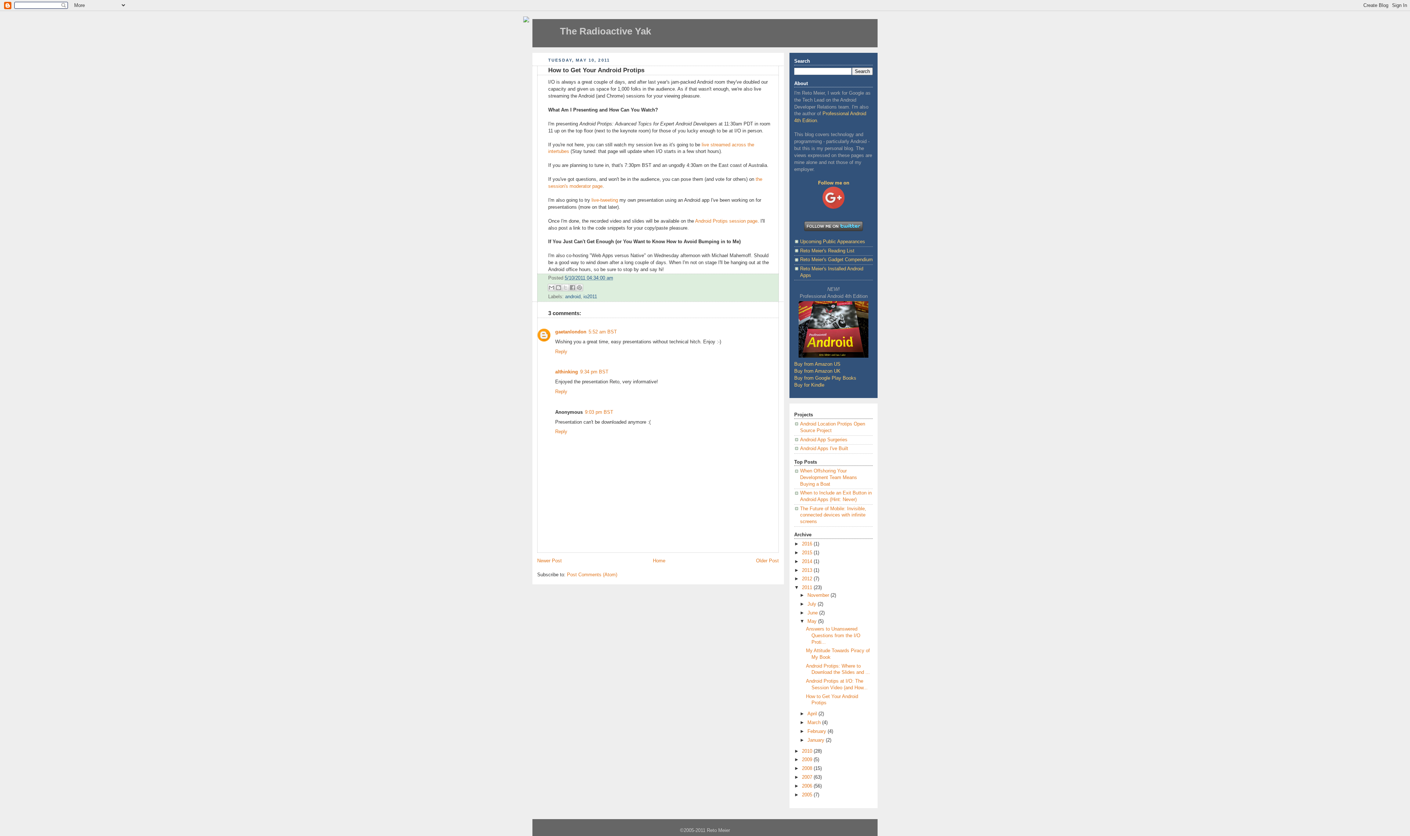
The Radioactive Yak (605, 31)
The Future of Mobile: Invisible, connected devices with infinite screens (833, 515)
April (812, 713)
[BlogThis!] (558, 287)
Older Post (767, 560)
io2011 (590, 296)
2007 (808, 777)
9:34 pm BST (594, 372)
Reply (561, 351)
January (816, 740)
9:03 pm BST (599, 412)
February (817, 731)
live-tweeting (605, 200)
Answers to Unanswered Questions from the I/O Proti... (833, 636)
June (813, 613)
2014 (808, 561)
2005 (808, 794)
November (819, 595)
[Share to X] (565, 287)
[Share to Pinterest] (579, 287)
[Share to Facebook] (572, 287)
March (814, 722)
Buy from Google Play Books (825, 378)
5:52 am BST (603, 332)
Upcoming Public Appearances (832, 241)
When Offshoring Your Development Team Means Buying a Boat (828, 477)
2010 (808, 751)
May (812, 621)
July (812, 604)
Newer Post (549, 560)
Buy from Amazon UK (817, 371)
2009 (808, 759)
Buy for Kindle (809, 385)
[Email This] (551, 287)
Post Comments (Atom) (592, 574)
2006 (808, 786)
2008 (808, 768)
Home (659, 560)
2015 (808, 552)
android (573, 296)
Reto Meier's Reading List (827, 250)
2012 (808, 578)
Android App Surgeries (823, 439)
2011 (808, 587)
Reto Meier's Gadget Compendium (836, 259)
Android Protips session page (726, 221)
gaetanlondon (570, 332)
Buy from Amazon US (817, 364)
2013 (808, 570)
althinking (566, 372)
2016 (808, 544)
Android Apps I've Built (824, 448)
